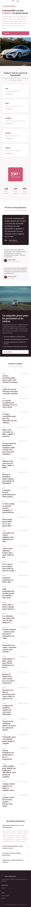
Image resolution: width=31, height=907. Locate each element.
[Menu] (17, 1)
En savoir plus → (8, 352)
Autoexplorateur (10, 876)
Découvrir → (7, 33)
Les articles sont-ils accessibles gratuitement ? (11, 854)
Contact (3, 898)
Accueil (3, 888)
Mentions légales (5, 895)
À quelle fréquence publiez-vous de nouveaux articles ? (12, 847)
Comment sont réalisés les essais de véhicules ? (12, 861)
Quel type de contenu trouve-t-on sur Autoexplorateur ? (13, 826)
